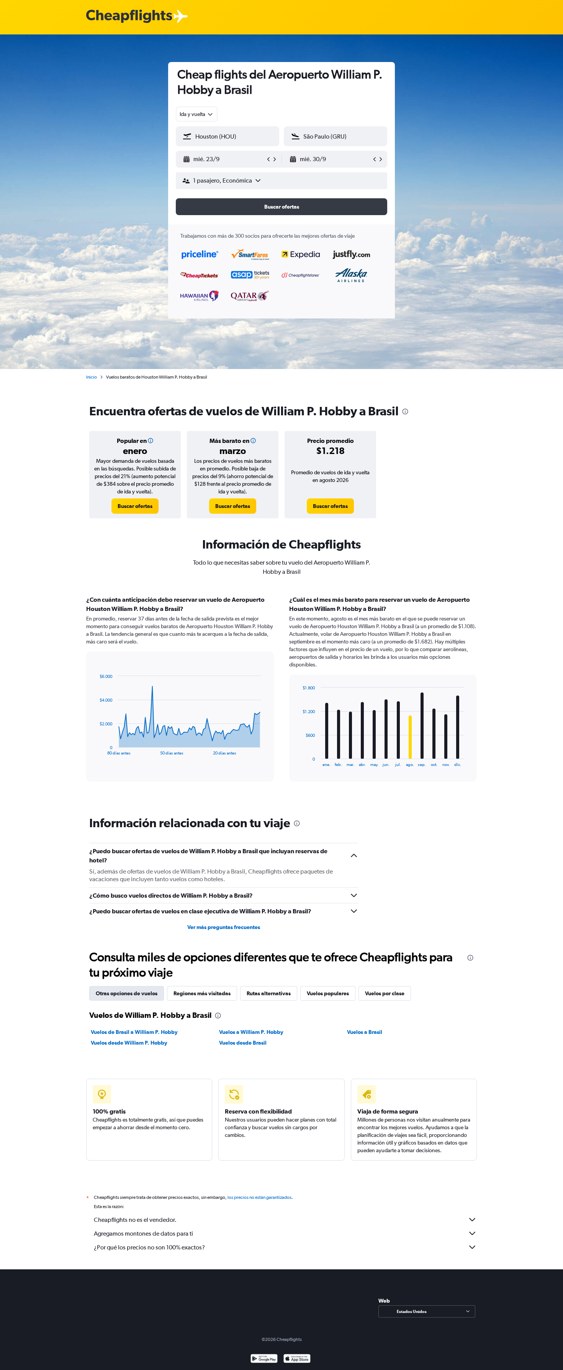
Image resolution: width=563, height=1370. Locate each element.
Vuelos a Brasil (364, 1032)
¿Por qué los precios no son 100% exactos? (149, 1247)
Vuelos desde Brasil (243, 1043)
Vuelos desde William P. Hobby (129, 1043)
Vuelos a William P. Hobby (251, 1032)
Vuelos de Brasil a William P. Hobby (134, 1032)
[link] (135, 506)
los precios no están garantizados (259, 1197)
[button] (224, 159)
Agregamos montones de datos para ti (143, 1233)
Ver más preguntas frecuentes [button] (223, 927)
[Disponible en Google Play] (264, 1359)
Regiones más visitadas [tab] (202, 993)
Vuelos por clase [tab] (384, 993)
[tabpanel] (281, 696)
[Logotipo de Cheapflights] (129, 16)
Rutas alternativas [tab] (269, 993)
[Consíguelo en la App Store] (297, 1359)
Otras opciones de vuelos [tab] (126, 993)
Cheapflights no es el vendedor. (135, 1219)
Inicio (91, 377)
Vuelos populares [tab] (328, 993)
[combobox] (197, 114)
